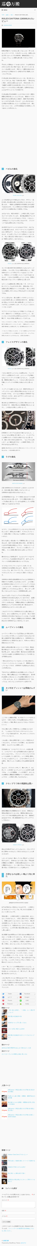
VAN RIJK (19, 195)
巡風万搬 (6, 1240)
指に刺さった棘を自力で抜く (17, 1173)
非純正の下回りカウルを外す (17, 1167)
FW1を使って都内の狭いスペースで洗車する (21, 1161)
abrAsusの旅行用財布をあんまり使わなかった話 (16, 1048)
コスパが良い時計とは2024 (16, 1029)
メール (4, 1216)
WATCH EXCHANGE (17, 483)
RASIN (14, 195)
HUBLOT (15, 844)
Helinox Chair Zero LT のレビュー (18, 1154)
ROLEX (9, 263)
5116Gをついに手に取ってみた (17, 1022)
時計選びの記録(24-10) (15, 1016)
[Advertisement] (18, 124)
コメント (5, 1200)
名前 (4, 1210)
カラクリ (23, 1243)
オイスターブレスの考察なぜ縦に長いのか (14, 1054)
